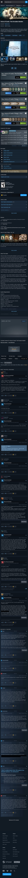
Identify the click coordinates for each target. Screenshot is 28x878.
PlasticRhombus (7, 593)
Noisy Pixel (5, 220)
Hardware (15, 840)
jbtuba (5, 530)
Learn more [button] (23, 195)
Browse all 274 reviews (14, 820)
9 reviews (10, 401)
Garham (5, 558)
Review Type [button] (3, 356)
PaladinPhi (6, 417)
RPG (2, 35)
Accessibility (5, 851)
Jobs (14, 837)
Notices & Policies (6, 853)
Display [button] (16, 358)
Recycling (15, 842)
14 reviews (6, 477)
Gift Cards (5, 844)
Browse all (23, 128)
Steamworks (5, 840)
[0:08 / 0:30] (14, 48)
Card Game (15, 35)
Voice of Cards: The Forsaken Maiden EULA (10, 171)
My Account (15, 856)
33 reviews (6, 373)
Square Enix (7, 23)
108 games (6, 418)
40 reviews (11, 499)
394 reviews (6, 559)
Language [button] (19, 356)
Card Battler (7, 35)
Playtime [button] (10, 358)
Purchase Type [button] (12, 356)
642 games (6, 595)
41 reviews (6, 532)
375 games (6, 401)
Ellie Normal (6, 400)
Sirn (5, 371)
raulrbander (6, 459)
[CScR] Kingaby (7, 476)
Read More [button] (24, 521)
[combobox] (14, 2)
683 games (6, 499)
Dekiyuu (5, 435)
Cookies (4, 856)
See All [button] (23, 145)
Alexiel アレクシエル (8, 497)
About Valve (15, 835)
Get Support (15, 853)
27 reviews (6, 460)
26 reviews (11, 418)
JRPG (20, 35)
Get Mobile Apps (7, 874)
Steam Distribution (6, 842)
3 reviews (5, 436)
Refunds (4, 858)
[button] (3, 5)
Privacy (4, 849)
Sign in (2, 64)
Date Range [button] (3, 358)
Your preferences (12, 342)
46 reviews (11, 595)
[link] (16, 93)
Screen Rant (5, 224)
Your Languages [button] (7, 362)
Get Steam (15, 849)
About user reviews (4, 342)
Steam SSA (5, 837)
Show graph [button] (23, 358)
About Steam (5, 835)
